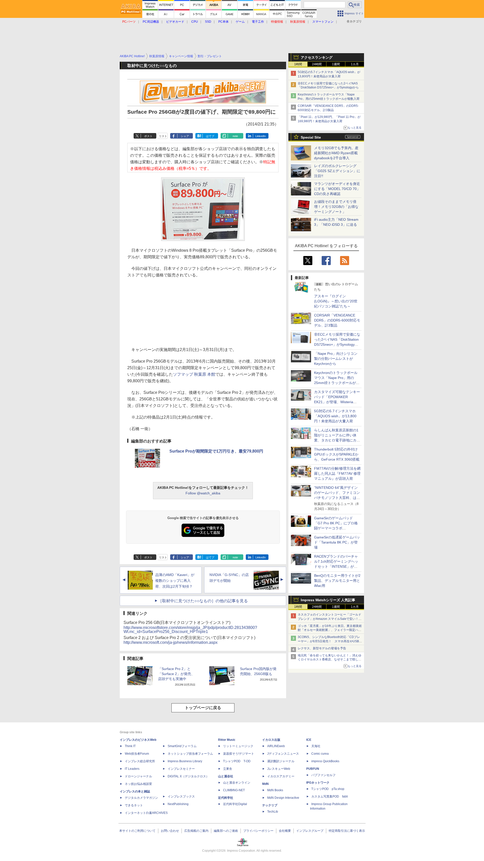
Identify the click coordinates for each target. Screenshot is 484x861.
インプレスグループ (309, 831)
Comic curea (320, 753)
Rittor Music (226, 740)
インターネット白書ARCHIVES (146, 813)
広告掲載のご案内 (196, 831)
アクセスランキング (316, 57)
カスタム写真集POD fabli (329, 796)
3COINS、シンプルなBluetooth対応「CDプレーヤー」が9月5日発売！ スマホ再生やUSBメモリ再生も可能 (330, 641)
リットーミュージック (238, 746)
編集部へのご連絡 (226, 831)
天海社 (315, 746)
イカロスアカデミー (280, 776)
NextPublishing (178, 804)
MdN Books (275, 790)
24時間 (317, 64)
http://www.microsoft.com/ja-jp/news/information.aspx (171, 642)
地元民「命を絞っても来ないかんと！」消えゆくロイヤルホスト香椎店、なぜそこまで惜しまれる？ (329, 660)
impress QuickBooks (325, 761)
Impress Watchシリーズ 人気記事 (328, 600)
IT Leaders (132, 769)
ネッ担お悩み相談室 (138, 784)
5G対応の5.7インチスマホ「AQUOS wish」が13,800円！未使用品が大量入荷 (335, 416)
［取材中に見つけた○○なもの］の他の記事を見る (203, 601)
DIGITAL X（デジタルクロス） (188, 776)
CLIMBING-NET (234, 790)
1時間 (298, 64)
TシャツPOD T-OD (237, 761)
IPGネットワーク (317, 782)
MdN (265, 784)
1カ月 (355, 64)
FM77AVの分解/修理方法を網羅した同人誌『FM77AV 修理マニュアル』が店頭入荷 (337, 473)
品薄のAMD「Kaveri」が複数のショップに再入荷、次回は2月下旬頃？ (174, 580)
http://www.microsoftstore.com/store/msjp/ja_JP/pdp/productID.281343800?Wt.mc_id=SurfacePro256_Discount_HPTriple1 (190, 629)
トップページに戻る (203, 708)
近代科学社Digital (235, 804)
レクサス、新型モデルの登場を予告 (322, 648)
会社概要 (285, 831)
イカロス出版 (271, 740)
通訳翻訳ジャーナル (280, 761)
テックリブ (269, 805)
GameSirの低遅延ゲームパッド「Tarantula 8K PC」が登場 (337, 542)
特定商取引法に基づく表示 (347, 831)
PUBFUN (312, 769)
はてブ (210, 136)
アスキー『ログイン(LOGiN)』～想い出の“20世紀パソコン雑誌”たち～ (335, 301)
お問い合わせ (170, 831)
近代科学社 (225, 798)
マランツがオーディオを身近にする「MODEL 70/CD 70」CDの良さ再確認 (337, 189)
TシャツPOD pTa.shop (327, 789)
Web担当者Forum (137, 753)
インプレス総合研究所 (140, 761)
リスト (163, 136)
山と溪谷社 (225, 776)
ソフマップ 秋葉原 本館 (194, 374)
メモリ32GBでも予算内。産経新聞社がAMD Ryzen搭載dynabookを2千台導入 (336, 153)
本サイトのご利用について (137, 831)
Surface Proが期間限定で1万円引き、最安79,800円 (216, 451)
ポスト (148, 136)
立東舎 (227, 769)
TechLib (272, 811)
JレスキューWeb (278, 769)
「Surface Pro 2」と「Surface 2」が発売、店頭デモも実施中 (176, 674)
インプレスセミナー (181, 769)
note (235, 136)
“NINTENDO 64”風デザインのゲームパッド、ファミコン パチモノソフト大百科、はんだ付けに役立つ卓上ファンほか (337, 498)
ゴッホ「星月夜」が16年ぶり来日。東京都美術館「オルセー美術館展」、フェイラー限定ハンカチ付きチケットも (330, 630)
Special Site (311, 137)
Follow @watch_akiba (203, 493)
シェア (185, 136)
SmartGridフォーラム (182, 746)
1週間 (336, 64)
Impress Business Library (185, 761)
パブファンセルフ (323, 775)
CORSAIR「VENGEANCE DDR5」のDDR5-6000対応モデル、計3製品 (337, 320)
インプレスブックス (181, 796)
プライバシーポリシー (258, 831)
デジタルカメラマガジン (141, 798)
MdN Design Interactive (283, 798)
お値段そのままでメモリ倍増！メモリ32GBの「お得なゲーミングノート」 (336, 207)
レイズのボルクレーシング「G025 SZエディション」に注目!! (337, 171)
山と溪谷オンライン (236, 782)
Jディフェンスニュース (283, 753)
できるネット (134, 805)
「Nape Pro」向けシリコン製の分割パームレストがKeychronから (335, 359)
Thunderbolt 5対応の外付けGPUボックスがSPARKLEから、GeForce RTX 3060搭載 (336, 454)
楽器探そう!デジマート (238, 753)
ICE (308, 740)
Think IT (130, 746)
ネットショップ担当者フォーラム (190, 753)
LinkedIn (260, 136)
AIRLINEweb (276, 746)
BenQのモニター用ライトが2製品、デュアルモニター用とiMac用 (337, 580)
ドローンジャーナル (138, 776)
